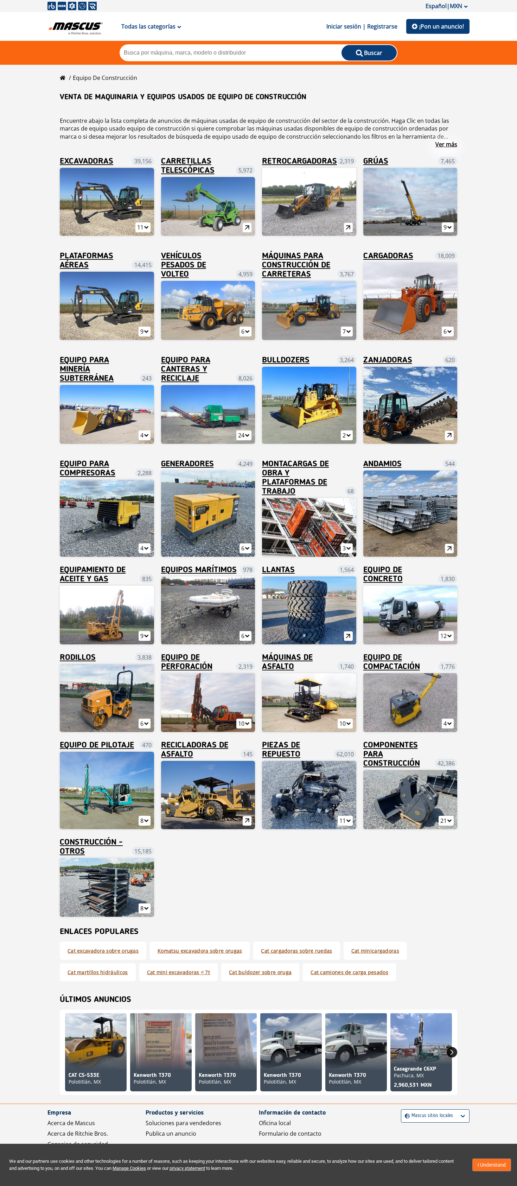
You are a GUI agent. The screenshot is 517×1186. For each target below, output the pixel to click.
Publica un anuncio (171, 1133)
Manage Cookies (129, 1168)
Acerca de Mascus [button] (71, 1123)
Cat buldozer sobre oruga (260, 972)
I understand (492, 1165)
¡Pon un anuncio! (441, 26)
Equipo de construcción (105, 78)
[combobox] (406, 1116)
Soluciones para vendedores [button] (183, 1123)
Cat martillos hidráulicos (98, 972)
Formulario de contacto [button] (290, 1133)
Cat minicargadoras (375, 950)
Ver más (446, 144)
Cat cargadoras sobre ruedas (296, 950)
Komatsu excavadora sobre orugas (200, 950)
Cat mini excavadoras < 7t (178, 972)
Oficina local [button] (275, 1123)
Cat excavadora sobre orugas (103, 950)
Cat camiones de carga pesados (349, 972)
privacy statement (187, 1168)
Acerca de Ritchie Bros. (77, 1133)
